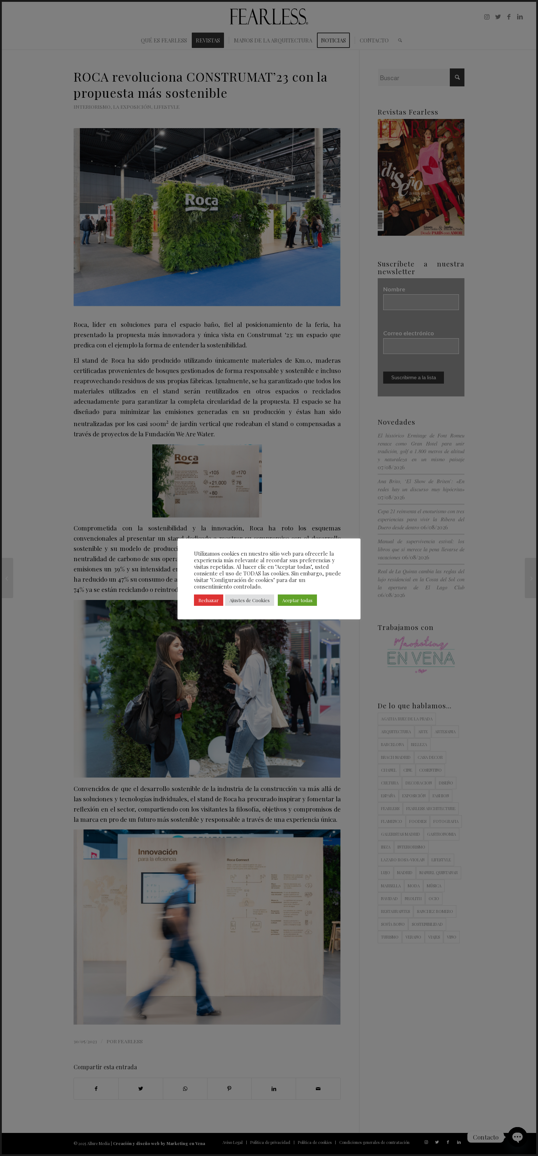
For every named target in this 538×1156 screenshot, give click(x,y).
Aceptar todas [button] (297, 600)
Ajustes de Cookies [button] (249, 600)
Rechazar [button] (208, 600)
